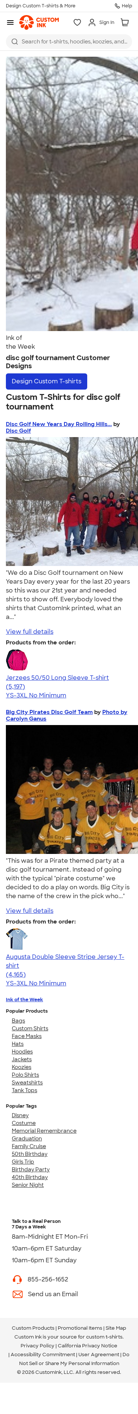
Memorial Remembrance (44, 1131)
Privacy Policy (37, 1346)
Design (46, 381)
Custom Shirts (30, 1028)
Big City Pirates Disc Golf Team (49, 712)
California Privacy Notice (87, 1346)
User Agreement (98, 1354)
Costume (24, 1123)
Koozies (21, 1067)
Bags (18, 1020)
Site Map (116, 1328)
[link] (39, 22)
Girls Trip (23, 1161)
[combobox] (69, 41)
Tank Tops (24, 1090)
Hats (18, 1044)
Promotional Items (80, 1328)
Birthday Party (31, 1169)
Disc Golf (18, 431)
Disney (20, 1115)
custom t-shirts (104, 1337)
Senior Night (28, 1185)
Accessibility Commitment (43, 1354)
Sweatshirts (27, 1082)
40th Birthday (30, 1177)
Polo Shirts (25, 1075)
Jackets (22, 1059)
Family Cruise (29, 1146)
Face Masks (27, 1036)
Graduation (27, 1138)
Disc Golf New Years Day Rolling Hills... (59, 424)
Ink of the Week (24, 999)
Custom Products (33, 1328)
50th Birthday (29, 1154)
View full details (29, 632)
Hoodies (22, 1051)
